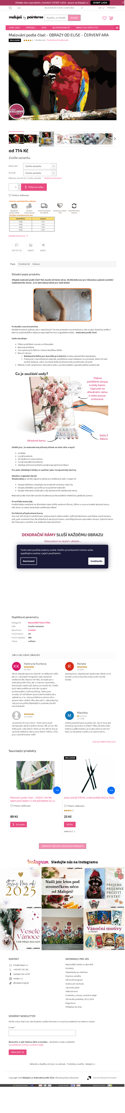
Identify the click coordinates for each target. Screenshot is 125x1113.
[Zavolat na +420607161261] (13, 7)
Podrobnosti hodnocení (57, 40)
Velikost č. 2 (69, 831)
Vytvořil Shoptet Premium (104, 1077)
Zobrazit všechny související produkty (62, 846)
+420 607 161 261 (21, 969)
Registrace (71, 1003)
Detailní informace (17, 235)
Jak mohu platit (72, 987)
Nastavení (28, 561)
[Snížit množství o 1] (19, 189)
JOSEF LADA (100, 2)
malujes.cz (18, 978)
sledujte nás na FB (21, 974)
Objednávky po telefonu (77, 972)
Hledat (74, 17)
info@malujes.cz (20, 965)
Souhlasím (96, 561)
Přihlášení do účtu (74, 1007)
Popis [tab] (12, 264)
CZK (100, 8)
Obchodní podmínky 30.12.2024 (80, 999)
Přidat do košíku (36, 187)
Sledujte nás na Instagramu (74, 862)
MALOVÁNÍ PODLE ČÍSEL (39, 622)
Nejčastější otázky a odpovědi (59, 8)
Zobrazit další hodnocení (103, 741)
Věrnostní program (74, 979)
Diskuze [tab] (36, 264)
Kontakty (70, 968)
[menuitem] (14, 27)
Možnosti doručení (53, 178)
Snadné (32, 630)
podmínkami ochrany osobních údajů (26, 1044)
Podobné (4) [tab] (24, 264)
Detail (69, 824)
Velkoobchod (72, 991)
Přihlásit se (17, 1052)
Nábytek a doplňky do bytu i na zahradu (48, 1064)
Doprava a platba (73, 976)
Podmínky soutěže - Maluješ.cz (81, 1064)
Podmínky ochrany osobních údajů (81, 995)
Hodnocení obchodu (75, 983)
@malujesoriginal (21, 983)
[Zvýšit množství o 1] (19, 185)
